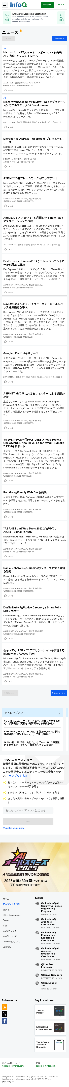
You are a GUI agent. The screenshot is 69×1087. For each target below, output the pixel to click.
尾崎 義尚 (27, 122)
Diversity (7, 947)
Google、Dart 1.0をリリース (20, 353)
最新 (10, 38)
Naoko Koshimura (30, 83)
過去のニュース (57, 693)
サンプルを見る (18, 775)
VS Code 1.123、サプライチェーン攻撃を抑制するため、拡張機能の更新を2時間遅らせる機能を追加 (32, 722)
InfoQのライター (11, 931)
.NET (5, 48)
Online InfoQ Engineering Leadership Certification (48, 936)
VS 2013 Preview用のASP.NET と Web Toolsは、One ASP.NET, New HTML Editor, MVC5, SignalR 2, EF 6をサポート (33, 443)
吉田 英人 (39, 285)
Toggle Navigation (5, 5)
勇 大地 (33, 159)
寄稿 (5, 925)
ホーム (6, 899)
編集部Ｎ (39, 473)
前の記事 (58, 38)
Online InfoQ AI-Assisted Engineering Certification (50, 952)
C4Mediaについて (11, 941)
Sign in (61, 5)
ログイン (7, 909)
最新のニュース (11, 693)
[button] (28, 821)
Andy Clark (9, 122)
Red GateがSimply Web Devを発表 (25, 492)
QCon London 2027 (49, 984)
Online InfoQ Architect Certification (48, 922)
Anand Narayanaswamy (15, 199)
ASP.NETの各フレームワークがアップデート (30, 178)
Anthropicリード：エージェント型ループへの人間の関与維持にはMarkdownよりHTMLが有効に (32, 733)
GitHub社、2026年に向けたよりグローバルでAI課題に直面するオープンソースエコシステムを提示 (32, 743)
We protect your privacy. (13, 828)
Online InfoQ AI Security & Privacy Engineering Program (51, 907)
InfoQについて (10, 936)
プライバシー (8, 1082)
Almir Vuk (8, 83)
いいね (10, 90)
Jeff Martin (9, 245)
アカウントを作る (11, 904)
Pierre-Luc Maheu (12, 159)
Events (6, 920)
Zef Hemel (8, 377)
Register (47, 5)
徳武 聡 (38, 199)
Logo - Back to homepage (18, 4)
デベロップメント (15, 712)
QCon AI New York (51, 975)
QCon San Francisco (47, 965)
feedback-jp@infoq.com (13, 1066)
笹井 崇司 (26, 377)
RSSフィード (21, 31)
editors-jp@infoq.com (45, 1066)
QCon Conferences (12, 915)
